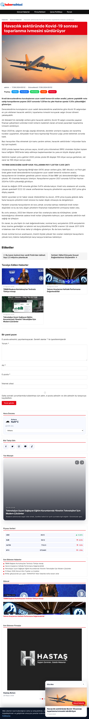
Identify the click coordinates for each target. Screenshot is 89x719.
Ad (4, 365)
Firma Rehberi (39, 12)
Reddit (44, 92)
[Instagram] (19, 446)
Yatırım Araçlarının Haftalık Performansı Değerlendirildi (24, 566)
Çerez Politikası (56, 12)
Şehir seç (9, 426)
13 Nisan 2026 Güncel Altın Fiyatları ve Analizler (22, 571)
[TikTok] (32, 446)
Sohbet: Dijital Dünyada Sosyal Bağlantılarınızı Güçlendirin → (64, 256)
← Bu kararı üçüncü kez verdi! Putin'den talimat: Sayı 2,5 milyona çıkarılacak (24, 256)
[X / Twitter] (12, 446)
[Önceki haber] (77, 462)
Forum (69, 12)
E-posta (6, 374)
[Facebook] (6, 446)
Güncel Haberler (23, 12)
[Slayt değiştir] (40, 698)
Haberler (5, 20)
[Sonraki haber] (82, 462)
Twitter (15, 92)
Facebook (24, 92)
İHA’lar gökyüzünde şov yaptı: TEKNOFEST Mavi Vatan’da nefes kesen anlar (32, 574)
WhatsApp (34, 92)
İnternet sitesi (8, 383)
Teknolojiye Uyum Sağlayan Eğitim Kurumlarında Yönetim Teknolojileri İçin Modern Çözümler (38, 568)
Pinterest (52, 92)
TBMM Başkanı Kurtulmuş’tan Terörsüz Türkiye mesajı (24, 563)
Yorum (5, 343)
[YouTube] (25, 446)
